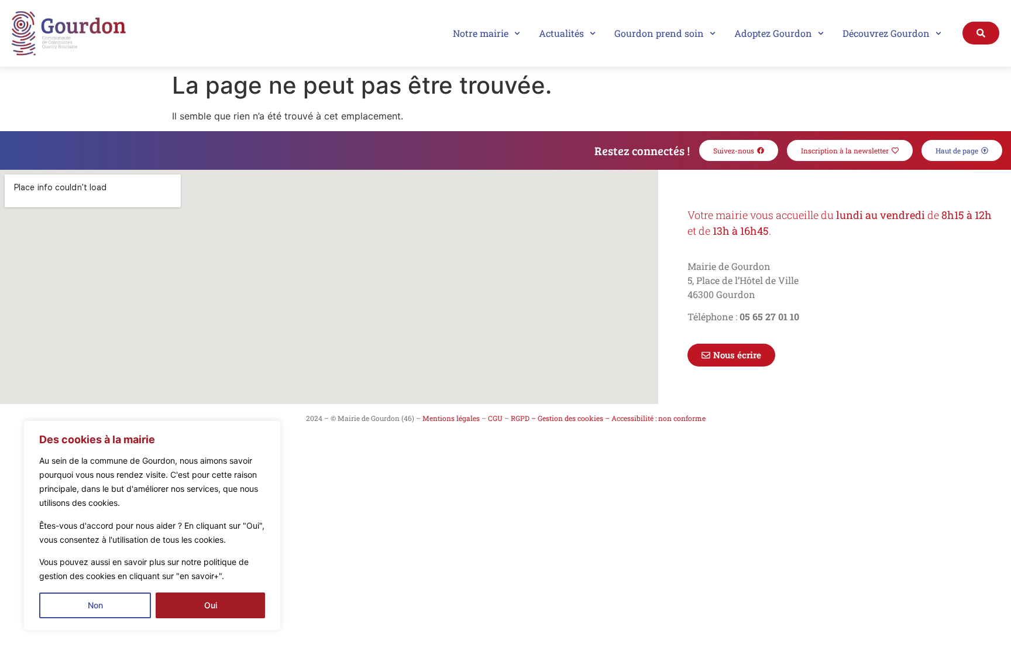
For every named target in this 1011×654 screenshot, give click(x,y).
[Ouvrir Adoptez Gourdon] (821, 33)
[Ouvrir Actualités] (593, 33)
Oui (210, 605)
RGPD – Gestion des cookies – (560, 418)
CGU (495, 418)
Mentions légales (451, 418)
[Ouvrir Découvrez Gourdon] (938, 33)
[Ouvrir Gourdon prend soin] (713, 33)
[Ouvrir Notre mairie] (517, 33)
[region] (152, 525)
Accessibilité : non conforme (658, 418)
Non (95, 605)
